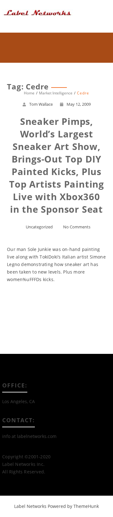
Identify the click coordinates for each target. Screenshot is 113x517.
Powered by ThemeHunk (73, 506)
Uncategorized (39, 227)
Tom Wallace (41, 104)
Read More (56, 302)
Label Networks (30, 506)
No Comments (76, 227)
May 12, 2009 (79, 104)
